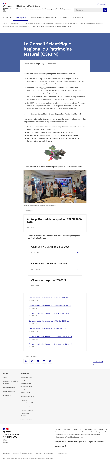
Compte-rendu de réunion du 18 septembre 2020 (49, 344)
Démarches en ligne (9, 391)
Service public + (7, 395)
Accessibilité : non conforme (44, 453)
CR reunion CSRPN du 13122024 (49, 263)
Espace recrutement (9, 387)
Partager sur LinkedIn (38, 361)
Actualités (63, 17)
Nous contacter (27, 453)
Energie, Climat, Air (26, 393)
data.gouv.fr (59, 446)
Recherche (105, 10)
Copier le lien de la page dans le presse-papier (50, 361)
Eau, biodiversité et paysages (31, 23)
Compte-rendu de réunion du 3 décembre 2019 (48, 305)
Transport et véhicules (27, 407)
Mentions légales (62, 453)
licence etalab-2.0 (46, 458)
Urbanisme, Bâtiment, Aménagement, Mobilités (27, 413)
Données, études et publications (41, 17)
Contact (103, 4)
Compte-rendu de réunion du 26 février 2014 (47, 321)
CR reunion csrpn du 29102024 (48, 280)
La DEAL (5, 17)
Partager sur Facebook (26, 361)
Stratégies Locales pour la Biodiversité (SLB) (16, 26)
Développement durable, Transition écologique (26, 386)
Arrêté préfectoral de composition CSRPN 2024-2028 (54, 221)
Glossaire (16, 453)
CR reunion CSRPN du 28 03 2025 (50, 247)
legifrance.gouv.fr (95, 441)
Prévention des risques (27, 397)
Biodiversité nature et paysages (52, 23)
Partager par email (44, 361)
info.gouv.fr (59, 441)
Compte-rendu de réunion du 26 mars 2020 (47, 297)
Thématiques (19, 17)
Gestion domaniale (26, 420)
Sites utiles (77, 17)
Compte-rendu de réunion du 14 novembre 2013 (49, 313)
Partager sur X (32, 361)
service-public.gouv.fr (76, 441)
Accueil (5, 23)
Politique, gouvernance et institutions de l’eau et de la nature (83, 23)
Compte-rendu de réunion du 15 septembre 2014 (49, 336)
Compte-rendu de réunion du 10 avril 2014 (46, 328)
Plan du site (6, 453)
